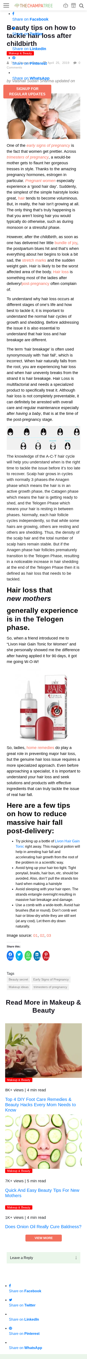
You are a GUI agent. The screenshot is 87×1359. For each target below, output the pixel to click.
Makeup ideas (19, 987)
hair (21, 198)
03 (49, 935)
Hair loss (61, 272)
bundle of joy (66, 243)
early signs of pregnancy (48, 145)
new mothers (29, 598)
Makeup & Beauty (18, 1080)
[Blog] (66, 5)
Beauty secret (18, 979)
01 (35, 935)
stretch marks (34, 260)
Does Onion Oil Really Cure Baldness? (43, 1275)
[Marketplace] (73, 5)
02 (42, 935)
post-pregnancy (35, 283)
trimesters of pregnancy (50, 987)
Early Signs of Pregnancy (51, 979)
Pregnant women (40, 180)
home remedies (40, 747)
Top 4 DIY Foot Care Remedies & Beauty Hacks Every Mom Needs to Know (40, 1104)
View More (44, 1287)
